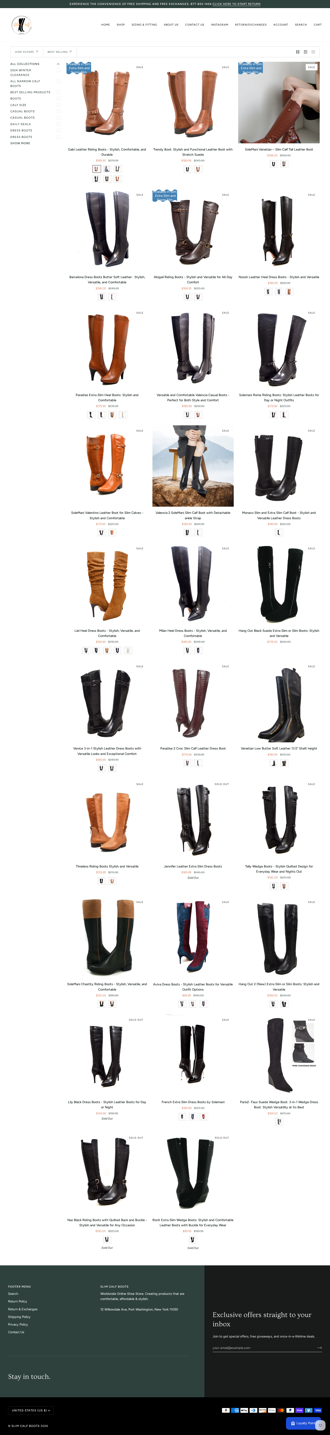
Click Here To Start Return (237, 4)
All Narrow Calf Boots (25, 83)
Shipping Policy (19, 1317)
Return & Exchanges (22, 1309)
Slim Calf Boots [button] (114, 1286)
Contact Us (16, 1332)
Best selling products (30, 92)
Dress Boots (21, 130)
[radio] (96, 169)
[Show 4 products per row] (314, 52)
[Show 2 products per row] (298, 52)
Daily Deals (20, 124)
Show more (20, 143)
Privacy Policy (18, 1324)
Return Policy (17, 1301)
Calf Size (18, 105)
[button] (120, 25)
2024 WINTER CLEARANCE (20, 72)
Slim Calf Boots (25, 1426)
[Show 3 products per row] (306, 52)
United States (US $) (29, 1410)
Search (13, 1294)
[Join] (316, 1347)
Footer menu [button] (19, 1286)
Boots (15, 98)
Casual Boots (22, 111)
